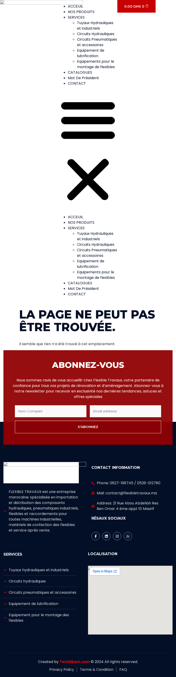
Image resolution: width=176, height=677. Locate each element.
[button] (88, 150)
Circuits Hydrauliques (95, 33)
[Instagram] (117, 536)
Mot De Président (83, 78)
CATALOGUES (80, 72)
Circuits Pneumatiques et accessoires (97, 42)
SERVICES (76, 17)
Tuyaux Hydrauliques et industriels (95, 25)
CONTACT (77, 83)
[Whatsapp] (128, 536)
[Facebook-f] (95, 536)
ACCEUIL (75, 6)
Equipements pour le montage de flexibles (96, 64)
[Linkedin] (106, 536)
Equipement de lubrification (90, 53)
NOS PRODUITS (81, 11)
